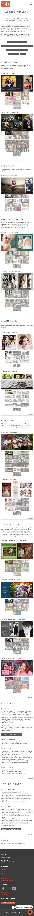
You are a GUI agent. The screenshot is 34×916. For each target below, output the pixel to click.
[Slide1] (17, 94)
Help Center (4, 869)
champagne (19, 46)
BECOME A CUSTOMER (8, 902)
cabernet (22, 42)
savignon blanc (7, 46)
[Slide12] (9, 150)
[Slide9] (17, 107)
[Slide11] (25, 146)
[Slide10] (17, 146)
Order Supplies (4, 871)
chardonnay (12, 42)
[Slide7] (17, 102)
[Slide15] (17, 154)
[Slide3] (9, 98)
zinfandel (28, 46)
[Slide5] (25, 98)
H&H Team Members (6, 894)
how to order (13, 54)
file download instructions (11, 734)
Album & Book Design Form (11, 829)
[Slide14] (25, 150)
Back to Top (30, 160)
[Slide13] (17, 150)
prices (23, 54)
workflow (23, 50)
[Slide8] (25, 102)
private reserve (12, 50)
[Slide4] (17, 98)
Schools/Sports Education (7, 880)
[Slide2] (25, 94)
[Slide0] (9, 94)
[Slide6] (9, 102)
